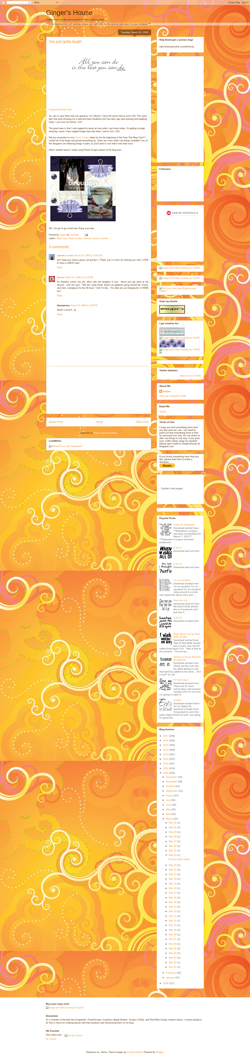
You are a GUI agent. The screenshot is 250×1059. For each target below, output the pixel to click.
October (170, 786)
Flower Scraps (82, 137)
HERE (162, 411)
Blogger (159, 1052)
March (169, 818)
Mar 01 (173, 967)
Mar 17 (173, 892)
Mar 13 (173, 911)
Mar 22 (173, 869)
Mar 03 (173, 957)
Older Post (142, 421)
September (172, 790)
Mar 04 (173, 953)
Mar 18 (173, 888)
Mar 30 (173, 827)
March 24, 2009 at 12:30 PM (79, 277)
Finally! (177, 700)
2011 (166, 763)
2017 (166, 735)
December (172, 777)
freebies (87, 238)
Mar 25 (173, 850)
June (169, 804)
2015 (166, 745)
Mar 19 (173, 883)
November (172, 781)
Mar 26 (173, 846)
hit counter (51, 1039)
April (168, 814)
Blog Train (62, 238)
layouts (96, 238)
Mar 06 (173, 944)
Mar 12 (173, 916)
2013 (166, 754)
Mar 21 (173, 874)
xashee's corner (65, 255)
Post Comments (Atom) (105, 433)
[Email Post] (86, 235)
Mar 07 (173, 939)
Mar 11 (173, 920)
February (171, 972)
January (170, 977)
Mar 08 (173, 934)
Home (99, 421)
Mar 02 (173, 962)
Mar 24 (173, 855)
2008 (166, 983)
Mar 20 (173, 878)
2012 (166, 759)
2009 (166, 772)
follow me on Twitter (190, 375)
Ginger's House (69, 12)
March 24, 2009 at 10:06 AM (88, 255)
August (170, 795)
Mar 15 (173, 902)
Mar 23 (173, 865)
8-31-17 (177, 564)
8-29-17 (177, 547)
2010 (166, 768)
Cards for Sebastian (184, 524)
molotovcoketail (134, 1052)
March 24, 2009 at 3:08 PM (84, 305)
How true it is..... (182, 600)
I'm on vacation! (181, 580)
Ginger (167, 391)
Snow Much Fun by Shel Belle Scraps (186, 635)
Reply (60, 267)
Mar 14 (173, 906)
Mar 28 (173, 836)
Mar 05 (173, 948)
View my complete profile (172, 395)
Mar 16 (173, 897)
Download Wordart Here (60, 109)
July (168, 800)
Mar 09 (173, 930)
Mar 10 (173, 925)
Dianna (60, 277)
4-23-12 (177, 617)
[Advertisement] (98, 390)
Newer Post (56, 421)
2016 (166, 740)
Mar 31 (173, 822)
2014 (166, 749)
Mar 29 (173, 832)
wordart (104, 238)
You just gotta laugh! (179, 859)
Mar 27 (173, 841)
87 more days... (181, 679)
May (168, 809)
